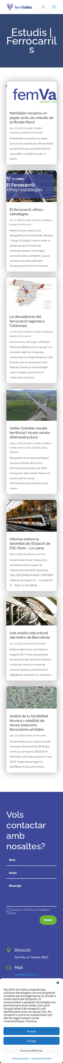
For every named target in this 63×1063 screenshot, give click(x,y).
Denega (31, 1041)
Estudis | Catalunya (42, 220)
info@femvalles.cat (27, 975)
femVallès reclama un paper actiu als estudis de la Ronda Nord (31, 117)
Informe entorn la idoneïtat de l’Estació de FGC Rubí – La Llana (30, 543)
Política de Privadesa (41, 1058)
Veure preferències (31, 1050)
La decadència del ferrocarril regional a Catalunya (27, 321)
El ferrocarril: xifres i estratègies (27, 211)
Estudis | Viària (39, 447)
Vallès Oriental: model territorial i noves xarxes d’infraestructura (30, 432)
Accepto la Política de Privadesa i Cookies (28, 911)
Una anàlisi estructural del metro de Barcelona (30, 635)
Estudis (28, 128)
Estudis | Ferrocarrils (32, 132)
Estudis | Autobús (42, 443)
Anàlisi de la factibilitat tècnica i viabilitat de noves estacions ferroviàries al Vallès (29, 723)
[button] (57, 982)
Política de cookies (21, 1058)
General (14, 452)
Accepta (31, 1031)
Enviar (48, 920)
